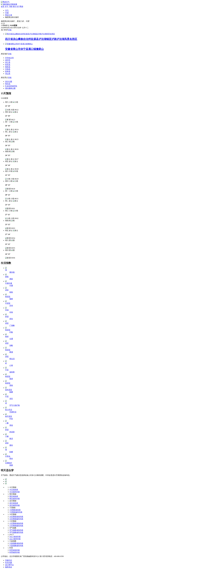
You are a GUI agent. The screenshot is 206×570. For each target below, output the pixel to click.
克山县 (7, 73)
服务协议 (8, 567)
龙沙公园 (8, 81)
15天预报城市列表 (16, 526)
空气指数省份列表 (16, 530)
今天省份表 (13, 489)
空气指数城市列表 (16, 532)
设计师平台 (9, 565)
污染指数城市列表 (16, 545)
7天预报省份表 (15, 510)
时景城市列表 (14, 552)
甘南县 (7, 69)
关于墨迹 (19, 6)
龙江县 (7, 62)
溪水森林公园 (10, 88)
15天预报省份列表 (16, 523)
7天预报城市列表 (15, 512)
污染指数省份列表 (16, 543)
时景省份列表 (14, 550)
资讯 (14, 6)
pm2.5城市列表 (15, 539)
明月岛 (7, 84)
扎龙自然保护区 (11, 86)
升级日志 (8, 560)
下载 (10, 6)
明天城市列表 (14, 498)
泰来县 (7, 67)
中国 (7, 13)
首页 (2, 6)
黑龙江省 (8, 15)
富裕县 (7, 71)
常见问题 (8, 562)
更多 (10, 30)
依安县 (7, 64)
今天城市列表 (14, 492)
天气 (6, 6)
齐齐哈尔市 (9, 58)
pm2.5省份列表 (15, 536)
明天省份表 (13, 496)
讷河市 (7, 60)
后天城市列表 (14, 505)
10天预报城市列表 (16, 519)
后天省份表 (13, 503)
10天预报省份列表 (16, 517)
